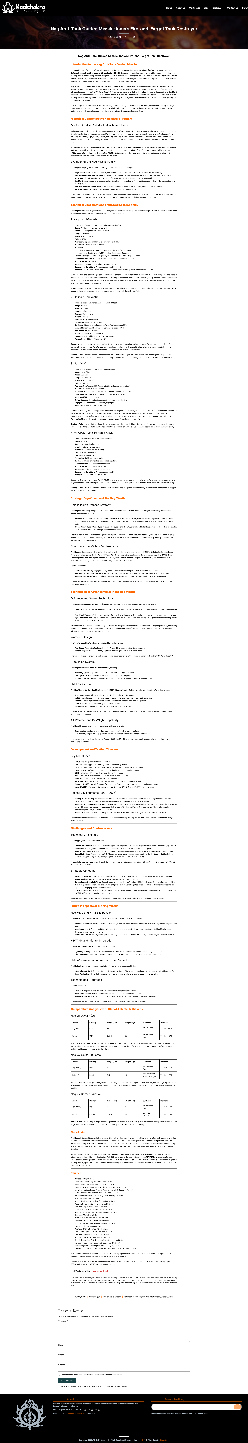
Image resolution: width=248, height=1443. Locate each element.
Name (61, 1345)
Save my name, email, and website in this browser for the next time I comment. (93, 1375)
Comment (63, 1321)
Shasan (118, 1297)
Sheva (170, 1297)
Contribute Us (58, 1413)
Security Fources (153, 1297)
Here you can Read (100, 1271)
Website (61, 1365)
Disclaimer (164, 1440)
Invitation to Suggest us (75, 1413)
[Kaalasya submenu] (224, 7)
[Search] (237, 1406)
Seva (112, 1297)
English (106, 1297)
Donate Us (91, 1413)
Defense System (131, 1297)
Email (61, 1355)
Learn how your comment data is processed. (109, 1386)
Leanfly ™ (141, 1440)
